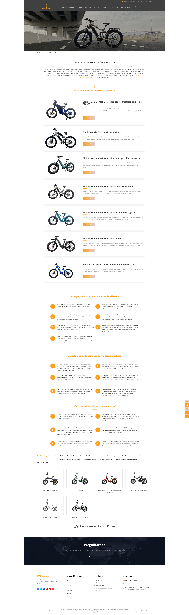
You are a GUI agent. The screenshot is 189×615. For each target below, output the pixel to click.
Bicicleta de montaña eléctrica (68, 52)
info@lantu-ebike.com (129, 1)
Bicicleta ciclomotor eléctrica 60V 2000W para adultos (90, 611)
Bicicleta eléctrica (54, 52)
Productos (72, 7)
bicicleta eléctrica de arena (111, 611)
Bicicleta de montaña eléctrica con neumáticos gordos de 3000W (112, 103)
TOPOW (98, 590)
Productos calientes (111, 609)
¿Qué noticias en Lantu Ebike (94, 526)
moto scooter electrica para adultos (66, 611)
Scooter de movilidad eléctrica (104, 588)
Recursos (106, 7)
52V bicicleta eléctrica (79, 490)
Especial (127, 609)
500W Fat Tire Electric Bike (50, 490)
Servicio (97, 7)
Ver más (88, 118)
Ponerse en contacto (94, 557)
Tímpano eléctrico (101, 583)
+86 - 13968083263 (130, 584)
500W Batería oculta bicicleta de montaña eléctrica (109, 264)
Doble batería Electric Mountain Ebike (102, 132)
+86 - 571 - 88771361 (143, 1)
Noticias (115, 7)
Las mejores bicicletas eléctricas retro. (47, 611)
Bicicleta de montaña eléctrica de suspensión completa (111, 158)
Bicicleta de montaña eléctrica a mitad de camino (108, 186)
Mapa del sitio (120, 609)
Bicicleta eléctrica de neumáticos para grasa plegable (109, 491)
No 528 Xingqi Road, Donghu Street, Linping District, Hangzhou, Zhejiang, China (137, 588)
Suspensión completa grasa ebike (138, 490)
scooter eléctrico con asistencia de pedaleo (129, 611)
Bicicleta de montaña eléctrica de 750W (103, 238)
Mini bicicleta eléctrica (50, 517)
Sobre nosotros (85, 7)
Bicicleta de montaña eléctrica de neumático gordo (109, 212)
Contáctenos (126, 7)
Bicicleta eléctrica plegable (79, 517)
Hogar (63, 7)
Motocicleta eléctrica (101, 585)
